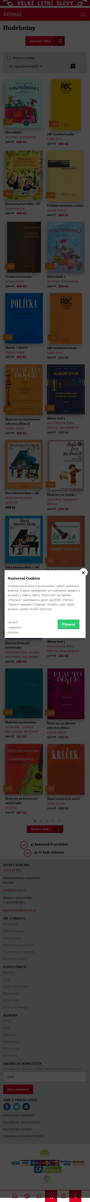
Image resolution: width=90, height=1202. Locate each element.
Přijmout (68, 624)
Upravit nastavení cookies (14, 627)
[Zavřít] (83, 572)
